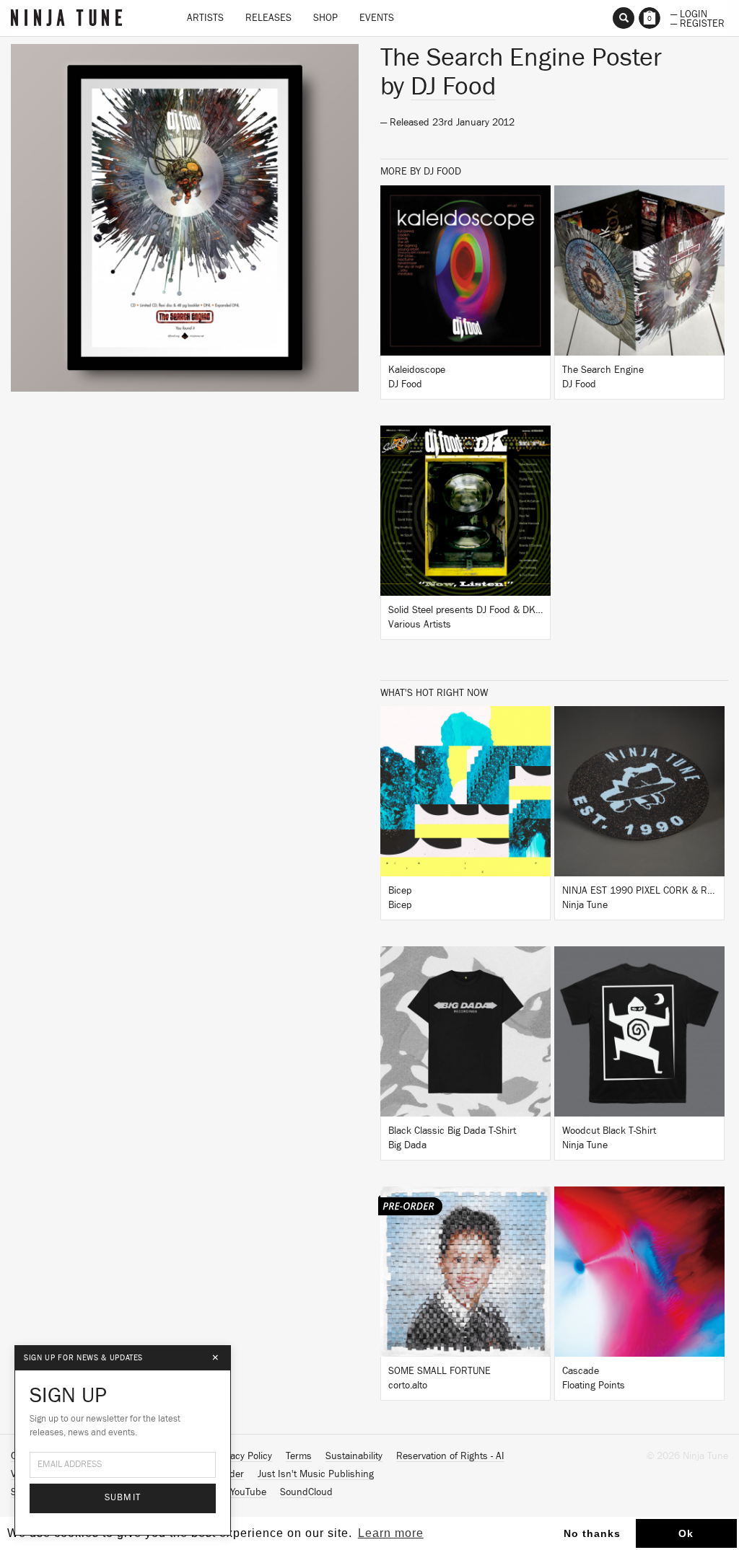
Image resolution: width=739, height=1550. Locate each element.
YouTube (248, 1492)
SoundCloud (306, 1492)
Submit (123, 1497)
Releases (268, 18)
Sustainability (353, 1456)
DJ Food (453, 87)
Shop (325, 18)
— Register (697, 22)
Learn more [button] (391, 1533)
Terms (299, 1456)
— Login (688, 13)
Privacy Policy (243, 1456)
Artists (205, 18)
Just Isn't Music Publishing (316, 1474)
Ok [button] (686, 1533)
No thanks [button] (592, 1533)
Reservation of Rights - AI (450, 1456)
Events (376, 18)
